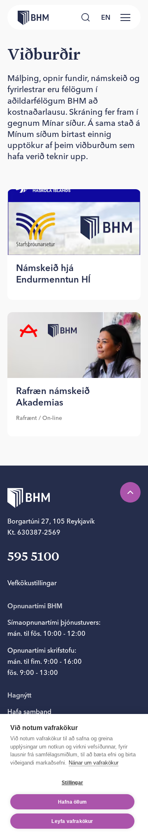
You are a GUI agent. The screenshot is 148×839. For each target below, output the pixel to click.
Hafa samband (29, 711)
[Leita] (85, 17)
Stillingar (72, 783)
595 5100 (33, 557)
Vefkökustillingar (32, 583)
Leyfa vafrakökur (72, 821)
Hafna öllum (72, 802)
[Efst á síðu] (130, 492)
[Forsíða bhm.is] (28, 17)
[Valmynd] (125, 17)
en (105, 17)
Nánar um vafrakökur (93, 763)
